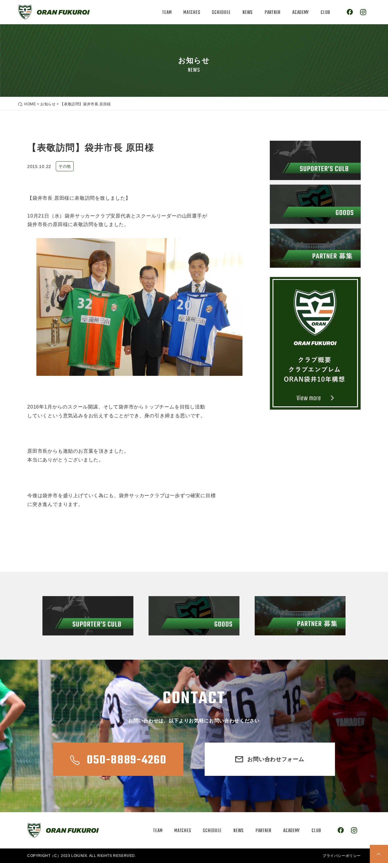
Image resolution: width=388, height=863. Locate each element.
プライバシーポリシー (342, 856)
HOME (30, 104)
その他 (65, 166)
